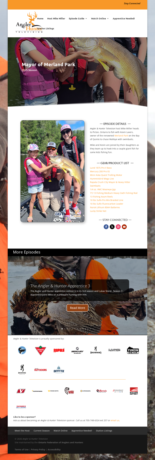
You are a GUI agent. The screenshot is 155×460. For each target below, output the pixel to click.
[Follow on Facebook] (106, 226)
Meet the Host (22, 430)
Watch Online (98, 18)
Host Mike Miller (56, 18)
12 (90, 328)
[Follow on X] (112, 226)
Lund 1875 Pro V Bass (101, 167)
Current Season (42, 430)
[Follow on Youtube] (124, 226)
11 (87, 328)
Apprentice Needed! (124, 18)
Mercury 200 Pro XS (100, 171)
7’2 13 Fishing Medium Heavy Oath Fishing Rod (113, 193)
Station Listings (45, 28)
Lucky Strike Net (98, 211)
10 (85, 328)
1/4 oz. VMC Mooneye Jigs (103, 189)
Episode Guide (76, 18)
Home (40, 18)
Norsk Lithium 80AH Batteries (105, 207)
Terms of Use (21, 449)
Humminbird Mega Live (102, 178)
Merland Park (121, 135)
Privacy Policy (38, 449)
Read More (77, 308)
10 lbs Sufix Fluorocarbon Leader (106, 203)
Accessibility (54, 449)
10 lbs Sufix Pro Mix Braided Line (106, 200)
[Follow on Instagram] (118, 226)
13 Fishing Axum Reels (101, 196)
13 (93, 328)
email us (115, 420)
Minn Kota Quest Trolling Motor (106, 175)
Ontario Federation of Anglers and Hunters (60, 442)
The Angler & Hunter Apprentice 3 (60, 286)
